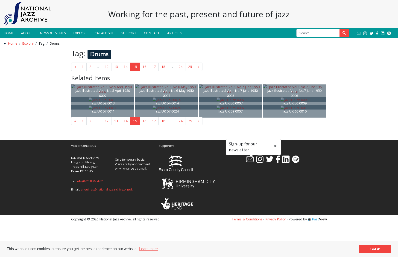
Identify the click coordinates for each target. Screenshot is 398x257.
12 (106, 66)
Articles (174, 33)
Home (9, 33)
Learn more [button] (148, 249)
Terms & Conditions (247, 219)
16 (144, 66)
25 (190, 66)
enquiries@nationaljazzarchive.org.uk (107, 189)
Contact (152, 33)
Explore (80, 33)
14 (125, 66)
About (26, 33)
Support (129, 33)
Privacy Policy (275, 219)
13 (116, 66)
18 (163, 66)
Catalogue (104, 33)
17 (154, 66)
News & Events (53, 33)
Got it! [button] (375, 249)
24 (180, 66)
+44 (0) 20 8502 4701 (90, 181)
